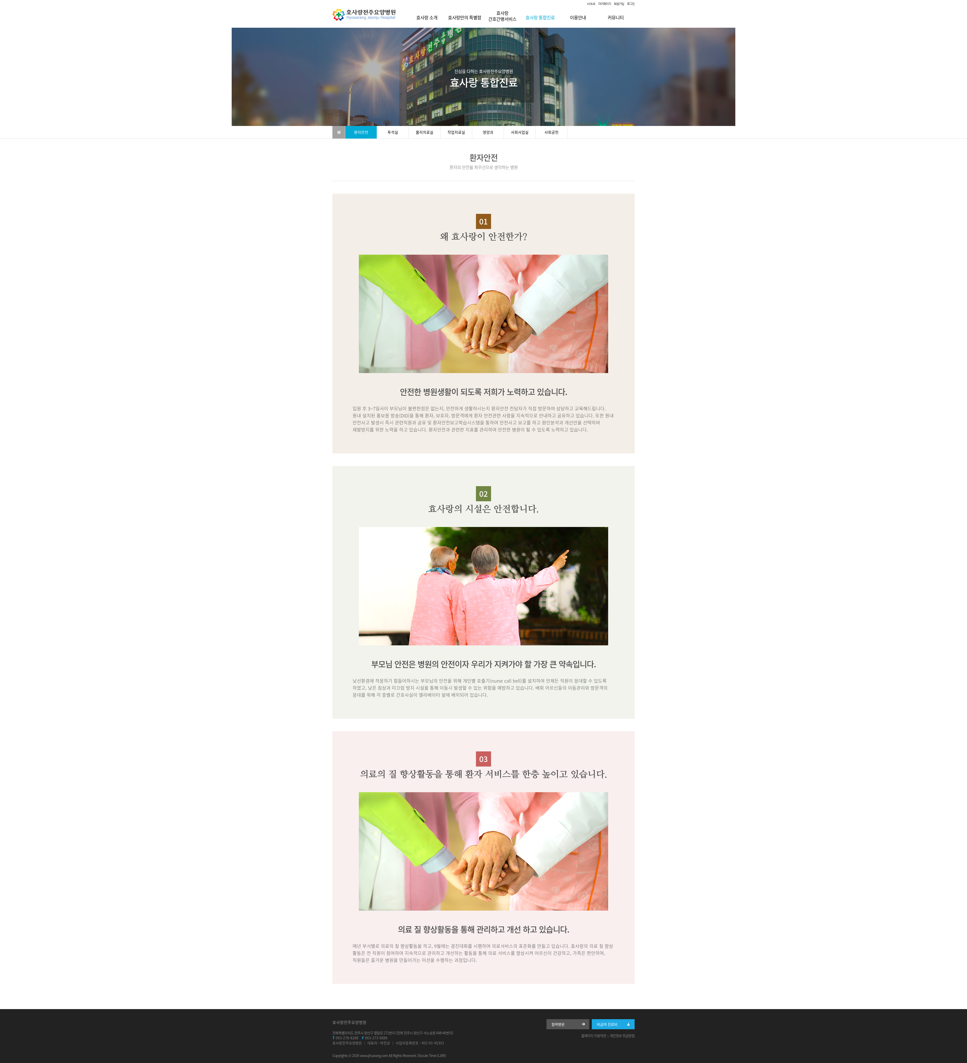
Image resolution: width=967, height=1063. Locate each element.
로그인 (631, 4)
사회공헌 (551, 132)
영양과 (488, 132)
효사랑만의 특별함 (464, 17)
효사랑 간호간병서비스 (502, 16)
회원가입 (619, 4)
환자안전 (361, 132)
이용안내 (578, 17)
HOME (591, 4)
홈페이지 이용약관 (593, 1035)
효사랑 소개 (426, 17)
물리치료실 (424, 132)
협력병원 (558, 1024)
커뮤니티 (616, 17)
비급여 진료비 (607, 1024)
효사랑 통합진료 (540, 17)
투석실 (393, 132)
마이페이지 (604, 4)
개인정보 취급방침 (622, 1035)
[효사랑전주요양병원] (363, 19)
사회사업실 (520, 132)
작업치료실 (456, 132)
